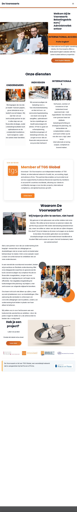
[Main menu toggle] (73, 4)
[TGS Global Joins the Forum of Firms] (63, 366)
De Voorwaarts (10, 3)
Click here (28, 195)
